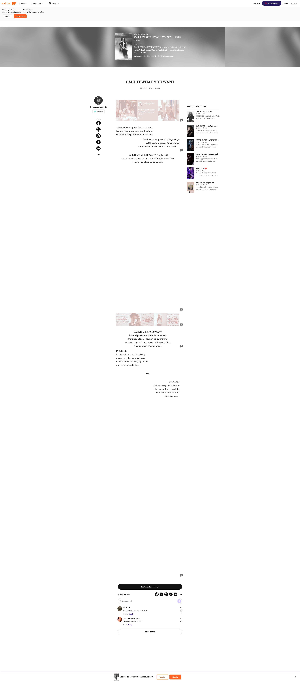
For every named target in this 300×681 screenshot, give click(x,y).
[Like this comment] (181, 611)
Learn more (20, 16)
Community (36, 3)
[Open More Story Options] (98, 154)
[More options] (181, 607)
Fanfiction (137, 44)
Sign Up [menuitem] (294, 3)
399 (158, 88)
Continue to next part (150, 587)
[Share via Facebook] (98, 123)
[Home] (9, 3)
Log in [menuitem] (285, 3)
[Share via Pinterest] (98, 135)
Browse (22, 3)
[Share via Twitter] (98, 129)
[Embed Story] (98, 148)
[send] (179, 601)
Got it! (7, 16)
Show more (150, 631)
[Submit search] (50, 3)
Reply (131, 614)
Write (256, 3)
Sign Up (175, 677)
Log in (162, 677)
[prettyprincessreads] (119, 619)
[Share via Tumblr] (98, 142)
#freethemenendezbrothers (133, 621)
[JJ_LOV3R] (119, 608)
